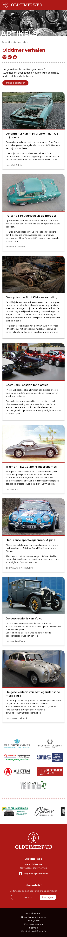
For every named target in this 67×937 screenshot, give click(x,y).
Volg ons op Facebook (36, 873)
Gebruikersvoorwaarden (33, 917)
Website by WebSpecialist (33, 931)
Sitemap (33, 928)
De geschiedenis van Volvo (24, 618)
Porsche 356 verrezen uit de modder (31, 215)
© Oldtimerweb (33, 913)
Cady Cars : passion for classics (27, 385)
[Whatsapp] (10, 57)
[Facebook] (15, 57)
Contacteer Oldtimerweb (33, 868)
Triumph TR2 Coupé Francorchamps (31, 466)
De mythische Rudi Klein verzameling (31, 297)
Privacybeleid (33, 920)
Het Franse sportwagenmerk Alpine (30, 540)
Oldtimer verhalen (21, 42)
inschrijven (48, 897)
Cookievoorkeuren (33, 924)
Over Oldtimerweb (33, 864)
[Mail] (4, 57)
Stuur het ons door (12, 72)
